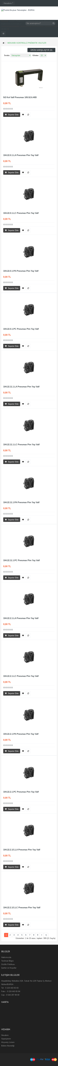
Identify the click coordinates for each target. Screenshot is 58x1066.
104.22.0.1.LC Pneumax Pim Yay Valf (21, 213)
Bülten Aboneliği (7, 1046)
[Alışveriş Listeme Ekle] (23, 114)
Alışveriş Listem (7, 1042)
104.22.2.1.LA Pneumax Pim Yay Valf (20, 618)
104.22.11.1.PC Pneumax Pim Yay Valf (21, 560)
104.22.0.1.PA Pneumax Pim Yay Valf (20, 271)
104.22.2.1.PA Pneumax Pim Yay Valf (20, 734)
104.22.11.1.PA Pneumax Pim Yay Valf (21, 502)
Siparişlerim (6, 1039)
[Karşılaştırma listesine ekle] (28, 114)
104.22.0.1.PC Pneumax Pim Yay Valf (21, 329)
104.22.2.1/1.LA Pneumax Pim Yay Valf (21, 849)
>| (46, 935)
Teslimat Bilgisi (7, 961)
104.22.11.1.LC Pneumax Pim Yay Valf (21, 444)
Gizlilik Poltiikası (8, 964)
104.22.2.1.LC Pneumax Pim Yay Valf (21, 676)
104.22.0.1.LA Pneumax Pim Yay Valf (20, 155)
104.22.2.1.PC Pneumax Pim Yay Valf (21, 792)
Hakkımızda (6, 957)
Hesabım (5, 1035)
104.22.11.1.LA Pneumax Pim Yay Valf (21, 386)
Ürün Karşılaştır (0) (41, 50)
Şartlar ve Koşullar (8, 968)
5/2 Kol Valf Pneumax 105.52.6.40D (20, 97)
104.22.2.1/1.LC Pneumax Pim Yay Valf (21, 907)
